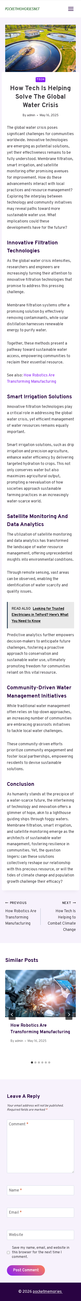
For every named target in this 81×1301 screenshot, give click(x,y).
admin (31, 115)
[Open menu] (71, 8)
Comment (19, 1124)
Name (15, 1190)
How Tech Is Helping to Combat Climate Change (62, 916)
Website (16, 1234)
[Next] (68, 1014)
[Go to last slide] (12, 1014)
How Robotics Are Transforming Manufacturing (20, 913)
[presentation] (40, 993)
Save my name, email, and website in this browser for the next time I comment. (40, 1252)
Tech (40, 79)
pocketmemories (48, 1291)
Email (15, 1212)
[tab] (32, 1062)
